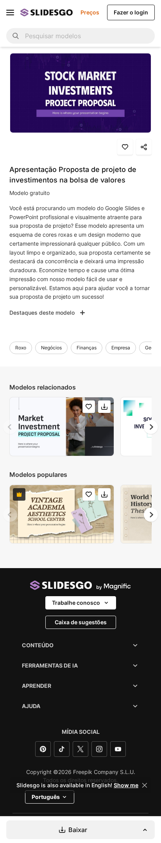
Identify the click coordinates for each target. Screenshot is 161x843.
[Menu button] (10, 12)
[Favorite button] (125, 147)
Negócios (51, 348)
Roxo (20, 348)
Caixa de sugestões (81, 622)
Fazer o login (131, 12)
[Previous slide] (10, 427)
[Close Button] (144, 785)
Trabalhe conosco (76, 602)
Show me (126, 785)
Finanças (87, 348)
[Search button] (15, 36)
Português (46, 796)
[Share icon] (144, 147)
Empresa (120, 348)
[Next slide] (151, 427)
